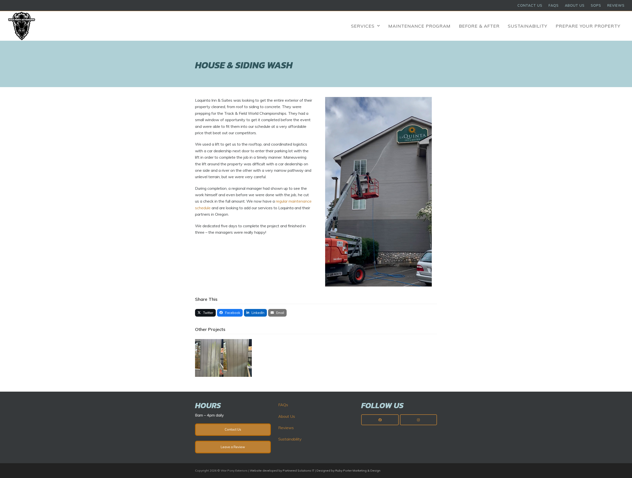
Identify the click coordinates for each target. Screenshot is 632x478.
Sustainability (290, 439)
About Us (286, 416)
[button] (205, 313)
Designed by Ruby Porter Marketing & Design (348, 470)
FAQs (283, 404)
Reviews (286, 427)
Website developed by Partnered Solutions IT (282, 470)
